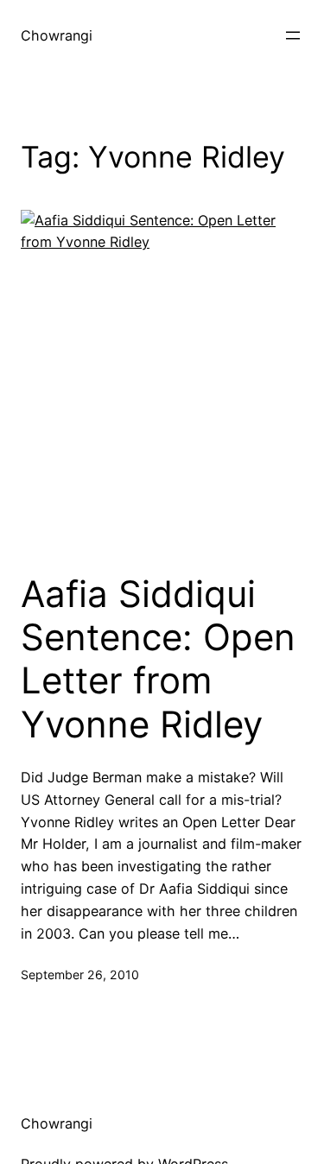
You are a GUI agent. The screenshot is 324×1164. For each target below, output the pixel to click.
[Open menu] (293, 35)
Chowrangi (56, 35)
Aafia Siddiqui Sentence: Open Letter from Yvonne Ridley (158, 659)
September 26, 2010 (80, 974)
